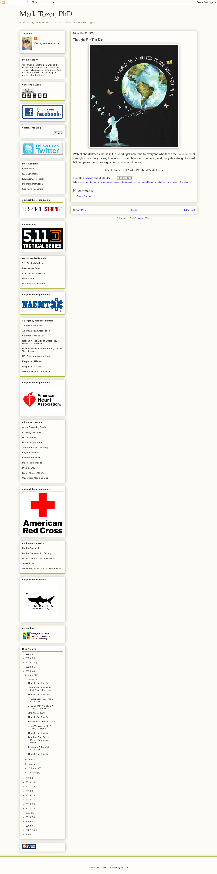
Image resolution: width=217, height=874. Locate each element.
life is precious (128, 182)
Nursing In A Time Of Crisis (41, 721)
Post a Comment (85, 196)
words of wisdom (180, 182)
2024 (28, 662)
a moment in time (88, 182)
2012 (28, 808)
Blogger (124, 867)
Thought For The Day (39, 683)
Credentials (28, 168)
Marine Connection (31, 548)
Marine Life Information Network (38, 558)
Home (134, 210)
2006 (28, 834)
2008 (28, 825)
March (31, 764)
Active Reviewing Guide (34, 427)
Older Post (189, 210)
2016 (28, 791)
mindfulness (160, 182)
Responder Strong (31, 366)
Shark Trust (28, 563)
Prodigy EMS (28, 468)
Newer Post (79, 210)
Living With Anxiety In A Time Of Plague (39, 727)
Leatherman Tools (31, 268)
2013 (28, 804)
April (31, 759)
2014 (28, 799)
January (32, 772)
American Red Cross (32, 325)
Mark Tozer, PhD (46, 13)
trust (170, 182)
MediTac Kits (28, 278)
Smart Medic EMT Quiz (34, 473)
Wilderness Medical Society (36, 371)
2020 (28, 671)
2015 (28, 795)
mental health (148, 182)
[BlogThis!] (121, 178)
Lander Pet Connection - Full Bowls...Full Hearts (40, 689)
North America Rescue (33, 283)
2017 (28, 786)
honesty (117, 182)
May (30, 679)
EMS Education (30, 173)
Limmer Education (31, 457)
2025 (28, 658)
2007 (28, 830)
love (138, 182)
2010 (28, 817)
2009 (28, 821)
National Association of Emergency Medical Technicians (39, 342)
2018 (28, 782)
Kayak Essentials (30, 452)
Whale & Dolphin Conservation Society (41, 568)
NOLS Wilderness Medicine (36, 356)
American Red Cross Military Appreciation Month (39, 740)
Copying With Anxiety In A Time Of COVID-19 (40, 707)
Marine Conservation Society (36, 553)
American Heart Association (36, 330)
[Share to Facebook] (127, 178)
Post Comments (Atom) (140, 218)
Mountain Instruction (32, 183)
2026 (28, 654)
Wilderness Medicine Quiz (35, 478)
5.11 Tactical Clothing (33, 263)
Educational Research (33, 179)
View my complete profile (46, 43)
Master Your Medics (32, 462)
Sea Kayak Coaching (32, 189)
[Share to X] (124, 178)
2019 (28, 778)
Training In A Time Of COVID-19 (38, 748)
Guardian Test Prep (32, 442)
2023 (28, 667)
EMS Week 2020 (36, 713)
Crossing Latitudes (31, 432)
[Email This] (118, 178)
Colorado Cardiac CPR (33, 335)
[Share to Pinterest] (130, 178)
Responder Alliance (32, 361)
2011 (28, 812)
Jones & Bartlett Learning (35, 447)
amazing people (105, 182)
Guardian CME (29, 437)
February (33, 768)
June (31, 675)
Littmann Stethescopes (33, 273)
